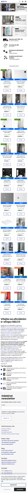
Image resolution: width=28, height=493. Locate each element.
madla (8, 350)
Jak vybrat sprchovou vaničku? (10, 440)
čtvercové (17, 331)
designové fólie (5, 351)
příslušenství (15, 347)
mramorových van (21, 328)
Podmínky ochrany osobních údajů (10, 434)
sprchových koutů (9, 327)
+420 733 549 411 (8, 472)
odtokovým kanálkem (11, 345)
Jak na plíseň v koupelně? (8, 442)
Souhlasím (20, 489)
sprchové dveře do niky (8, 332)
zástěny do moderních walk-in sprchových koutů (12, 333)
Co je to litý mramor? (7, 450)
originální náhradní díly (16, 350)
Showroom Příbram (6, 429)
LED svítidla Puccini (10, 354)
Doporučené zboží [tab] (14, 66)
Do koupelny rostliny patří (8, 452)
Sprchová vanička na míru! (8, 460)
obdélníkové (11, 331)
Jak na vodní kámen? (7, 444)
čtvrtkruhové (4, 331)
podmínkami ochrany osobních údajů (13, 412)
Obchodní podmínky (6, 432)
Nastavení (13, 485)
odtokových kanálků (11, 328)
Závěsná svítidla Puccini (8, 464)
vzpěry (4, 348)
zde (2, 481)
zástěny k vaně (9, 335)
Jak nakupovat (5, 430)
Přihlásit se (6, 418)
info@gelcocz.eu (8, 361)
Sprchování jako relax (7, 454)
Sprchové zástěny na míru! (8, 462)
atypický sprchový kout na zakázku (12, 338)
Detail (7, 90)
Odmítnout (7, 489)
